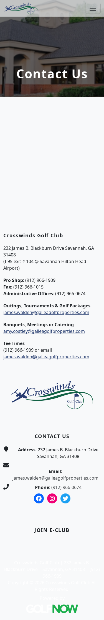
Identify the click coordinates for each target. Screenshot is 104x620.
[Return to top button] (93, 355)
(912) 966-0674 (66, 487)
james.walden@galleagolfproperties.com (46, 312)
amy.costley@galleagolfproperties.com (44, 331)
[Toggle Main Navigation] (93, 8)
